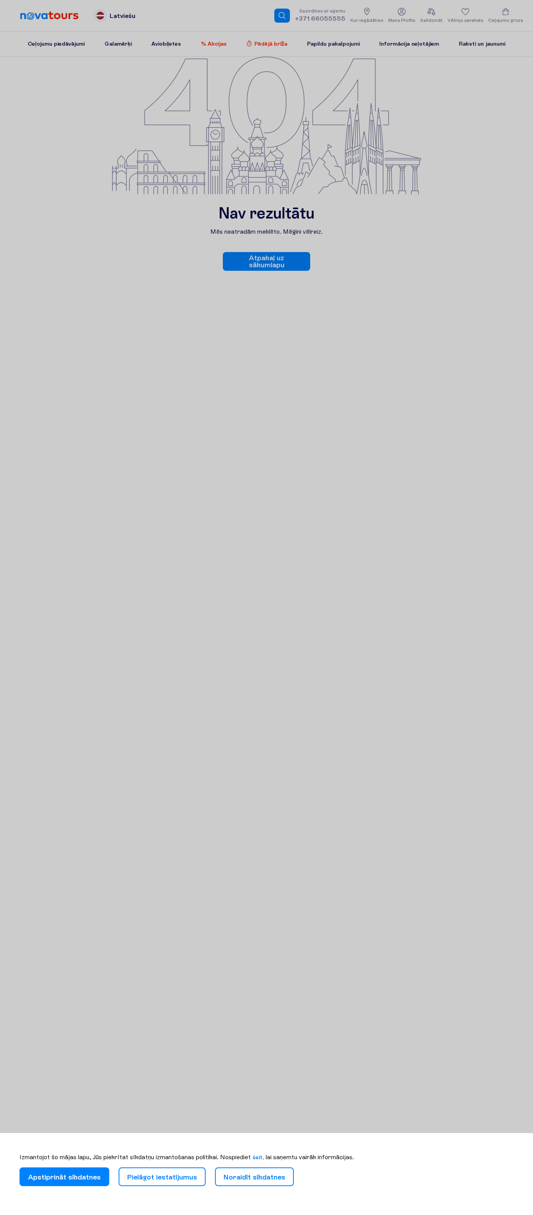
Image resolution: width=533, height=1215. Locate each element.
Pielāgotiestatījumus (162, 1177)
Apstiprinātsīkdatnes (64, 1177)
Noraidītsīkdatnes (254, 1177)
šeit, (258, 1157)
